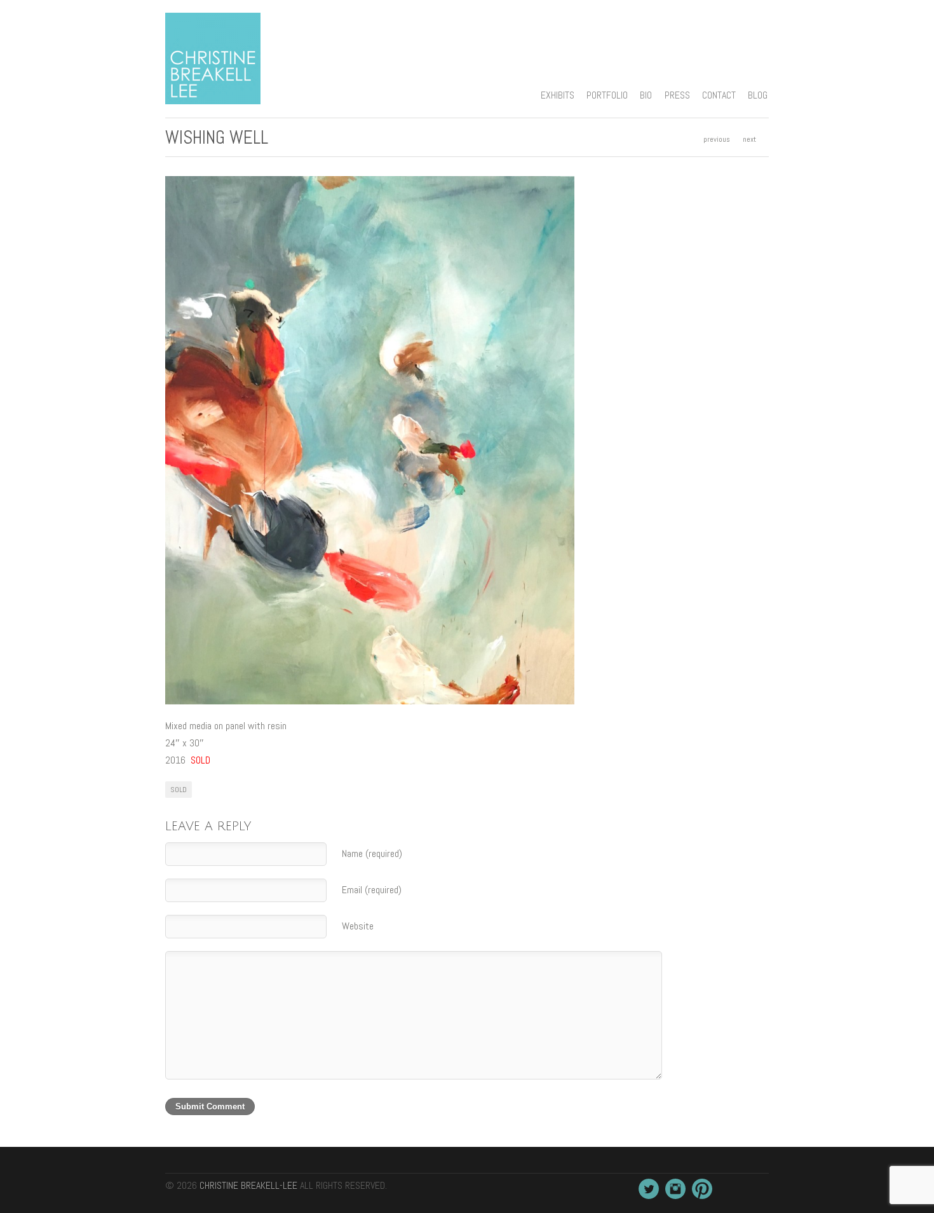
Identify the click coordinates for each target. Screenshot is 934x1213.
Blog (758, 95)
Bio (646, 95)
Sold (178, 790)
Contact (719, 95)
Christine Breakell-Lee (248, 1185)
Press (677, 95)
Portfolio (607, 95)
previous (716, 139)
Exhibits (557, 95)
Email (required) (372, 889)
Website (358, 926)
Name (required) (372, 853)
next (749, 139)
